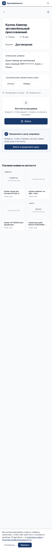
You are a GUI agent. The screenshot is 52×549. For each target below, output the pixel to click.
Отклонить (9, 545)
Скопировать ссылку (14, 93)
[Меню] (48, 3)
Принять (25, 545)
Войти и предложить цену (26, 147)
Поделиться (34, 93)
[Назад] (4, 12)
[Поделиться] (48, 12)
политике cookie (34, 537)
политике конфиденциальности (16, 540)
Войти (28, 121)
